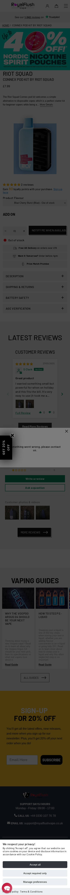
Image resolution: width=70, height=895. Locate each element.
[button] (7, 888)
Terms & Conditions (31, 891)
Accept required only (35, 873)
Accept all (35, 864)
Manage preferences (35, 881)
